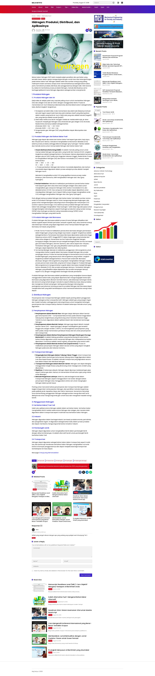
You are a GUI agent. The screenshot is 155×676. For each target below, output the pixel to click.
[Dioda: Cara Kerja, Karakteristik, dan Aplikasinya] (97, 121)
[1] (87, 30)
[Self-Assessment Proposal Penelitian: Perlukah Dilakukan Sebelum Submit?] (97, 91)
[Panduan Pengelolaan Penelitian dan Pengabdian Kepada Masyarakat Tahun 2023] (97, 147)
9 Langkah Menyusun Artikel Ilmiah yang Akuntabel (82, 519)
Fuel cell (41, 460)
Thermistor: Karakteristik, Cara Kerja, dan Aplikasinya (113, 129)
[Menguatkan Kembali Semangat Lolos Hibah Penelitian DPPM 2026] (97, 100)
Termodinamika (99, 213)
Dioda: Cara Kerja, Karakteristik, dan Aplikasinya (113, 120)
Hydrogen (69, 460)
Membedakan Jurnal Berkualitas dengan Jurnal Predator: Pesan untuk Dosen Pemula (61, 519)
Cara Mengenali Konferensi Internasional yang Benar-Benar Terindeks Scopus (41, 519)
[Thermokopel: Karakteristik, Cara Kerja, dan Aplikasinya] (97, 138)
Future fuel (51, 460)
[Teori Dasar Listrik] (97, 112)
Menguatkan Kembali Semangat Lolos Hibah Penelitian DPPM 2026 (110, 99)
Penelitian (97, 201)
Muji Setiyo (37, 3)
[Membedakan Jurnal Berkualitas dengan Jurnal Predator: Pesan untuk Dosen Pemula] (61, 509)
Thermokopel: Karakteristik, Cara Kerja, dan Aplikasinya (112, 138)
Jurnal (96, 185)
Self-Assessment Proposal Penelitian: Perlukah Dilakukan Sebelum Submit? (112, 91)
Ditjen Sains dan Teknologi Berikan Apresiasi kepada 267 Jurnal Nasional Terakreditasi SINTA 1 (112, 65)
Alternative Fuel (36, 18)
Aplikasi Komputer (99, 176)
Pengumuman (98, 207)
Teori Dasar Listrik (108, 112)
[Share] (90, 30)
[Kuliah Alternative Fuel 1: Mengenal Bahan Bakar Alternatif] (61, 485)
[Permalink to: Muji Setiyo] (34, 30)
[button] (113, 2)
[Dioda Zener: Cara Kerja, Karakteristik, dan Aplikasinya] (97, 155)
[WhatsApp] (90, 472)
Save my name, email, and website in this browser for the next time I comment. (59, 571)
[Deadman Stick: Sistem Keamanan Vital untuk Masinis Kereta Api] (82, 486)
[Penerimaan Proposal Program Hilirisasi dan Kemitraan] (97, 57)
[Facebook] (80, 472)
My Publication (98, 190)
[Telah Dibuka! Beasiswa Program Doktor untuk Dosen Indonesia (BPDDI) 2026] (97, 74)
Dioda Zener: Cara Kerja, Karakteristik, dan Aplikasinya (112, 155)
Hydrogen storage (81, 460)
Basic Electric (98, 182)
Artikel (43, 18)
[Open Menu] (122, 3)
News (95, 193)
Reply (33, 538)
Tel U (85, 535)
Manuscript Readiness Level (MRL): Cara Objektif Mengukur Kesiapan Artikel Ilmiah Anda (41, 494)
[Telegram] (87, 472)
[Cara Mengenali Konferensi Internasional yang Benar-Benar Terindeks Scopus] (41, 509)
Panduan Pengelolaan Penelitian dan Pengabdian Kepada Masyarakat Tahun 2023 (111, 146)
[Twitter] (83, 472)
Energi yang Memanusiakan (49, 453)
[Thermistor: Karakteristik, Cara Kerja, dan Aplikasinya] (97, 130)
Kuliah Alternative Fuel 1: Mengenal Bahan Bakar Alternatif (60, 494)
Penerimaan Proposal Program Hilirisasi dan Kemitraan (113, 56)
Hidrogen (60, 460)
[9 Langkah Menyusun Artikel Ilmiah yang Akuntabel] (82, 509)
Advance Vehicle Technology (103, 171)
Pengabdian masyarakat (101, 204)
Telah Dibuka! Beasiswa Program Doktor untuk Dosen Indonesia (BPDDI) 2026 (112, 74)
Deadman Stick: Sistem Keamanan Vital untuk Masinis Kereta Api (80, 497)
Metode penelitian (99, 188)
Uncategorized (98, 215)
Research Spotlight (100, 210)
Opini (95, 196)
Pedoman (97, 199)
